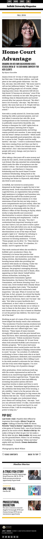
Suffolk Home (28, 1)
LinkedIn (12, 537)
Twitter (6, 537)
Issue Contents (11, 454)
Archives (16, 1)
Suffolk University (9, 527)
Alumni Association (8, 533)
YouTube (14, 537)
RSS (17, 537)
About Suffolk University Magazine (27, 531)
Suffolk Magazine (21, 7)
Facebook (3, 537)
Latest (9, 1)
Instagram (9, 537)
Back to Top (33, 454)
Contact (22, 1)
